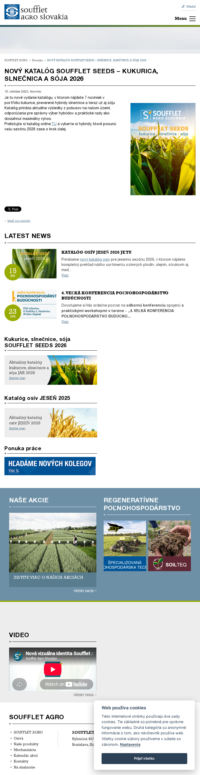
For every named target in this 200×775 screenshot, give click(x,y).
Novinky (37, 60)
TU (54, 124)
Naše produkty (26, 744)
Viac (65, 275)
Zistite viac (17, 378)
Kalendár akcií (26, 755)
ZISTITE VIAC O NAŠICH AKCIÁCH (48, 577)
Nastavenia (130, 744)
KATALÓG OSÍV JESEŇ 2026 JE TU (96, 252)
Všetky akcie (84, 591)
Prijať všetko (144, 758)
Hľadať (191, 6)
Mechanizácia (25, 749)
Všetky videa (83, 695)
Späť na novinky (18, 221)
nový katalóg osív (95, 259)
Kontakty (21, 761)
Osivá (18, 738)
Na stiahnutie (24, 767)
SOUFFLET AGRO (16, 60)
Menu (181, 18)
